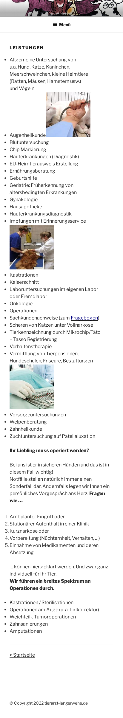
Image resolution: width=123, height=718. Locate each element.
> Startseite (22, 655)
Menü (64, 24)
